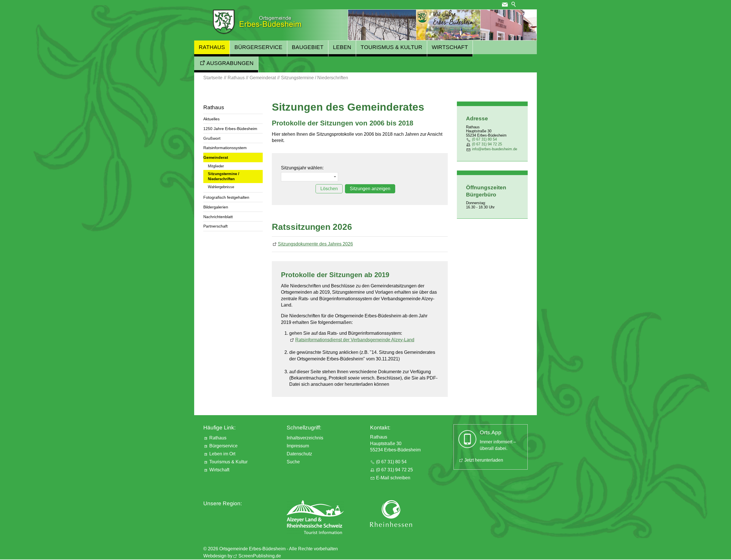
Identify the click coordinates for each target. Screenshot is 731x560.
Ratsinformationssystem (225, 147)
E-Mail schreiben (393, 477)
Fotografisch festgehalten (226, 197)
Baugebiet (308, 47)
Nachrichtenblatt (218, 216)
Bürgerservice (258, 47)
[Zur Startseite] (257, 22)
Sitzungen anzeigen (370, 188)
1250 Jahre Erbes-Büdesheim (230, 128)
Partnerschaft (215, 226)
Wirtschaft (450, 47)
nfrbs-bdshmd (494, 149)
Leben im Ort (222, 453)
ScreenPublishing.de (259, 555)
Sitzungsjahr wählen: (302, 167)
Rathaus (212, 47)
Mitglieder (216, 166)
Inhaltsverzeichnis (305, 437)
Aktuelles (211, 119)
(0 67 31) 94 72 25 (487, 144)
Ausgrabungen (230, 63)
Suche (293, 461)
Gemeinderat (215, 157)
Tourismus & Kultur (391, 47)
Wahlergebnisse (221, 187)
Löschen (329, 188)
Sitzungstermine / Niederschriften (223, 176)
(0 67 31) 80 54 (484, 139)
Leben (342, 47)
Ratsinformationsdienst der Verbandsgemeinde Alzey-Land (354, 339)
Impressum (298, 445)
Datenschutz (299, 453)
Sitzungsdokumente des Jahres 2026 (315, 244)
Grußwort (211, 138)
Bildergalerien (215, 207)
